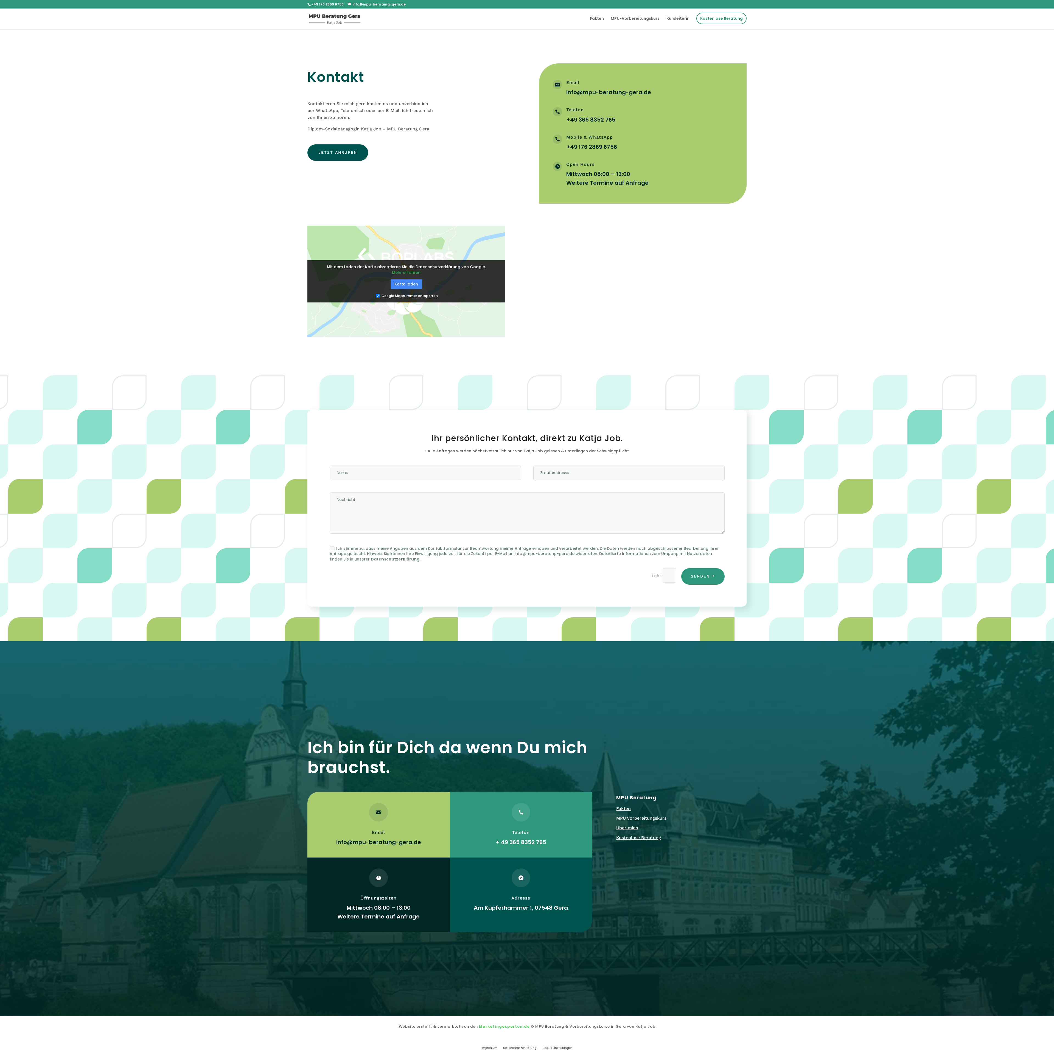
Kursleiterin (677, 18)
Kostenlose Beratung (721, 18)
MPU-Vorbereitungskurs (635, 18)
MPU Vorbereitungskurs (641, 818)
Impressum (489, 1048)
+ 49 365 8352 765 (521, 842)
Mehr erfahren (406, 272)
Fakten (597, 18)
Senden (700, 576)
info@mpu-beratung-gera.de (608, 92)
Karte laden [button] (406, 284)
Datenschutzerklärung (520, 1048)
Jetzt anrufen (337, 152)
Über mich (627, 827)
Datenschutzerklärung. (396, 559)
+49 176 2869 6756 (591, 147)
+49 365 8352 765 (590, 120)
